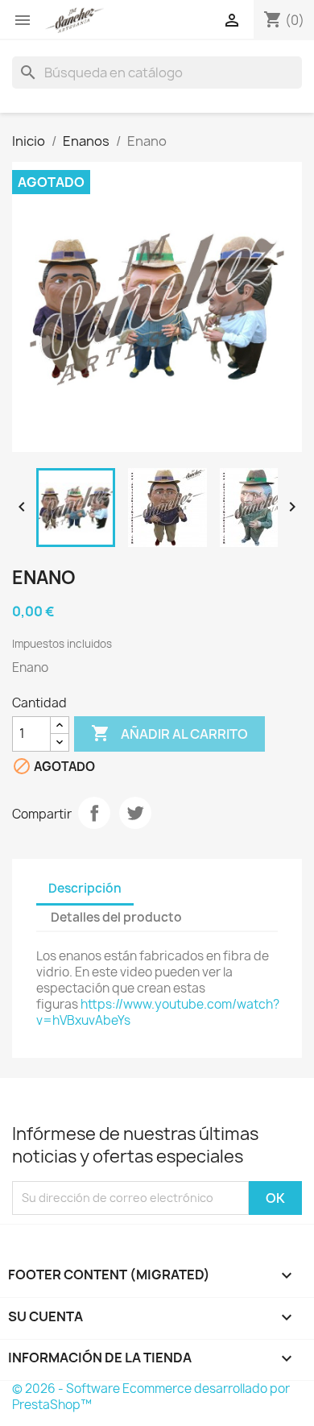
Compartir (94, 813)
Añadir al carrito (169, 733)
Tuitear (135, 813)
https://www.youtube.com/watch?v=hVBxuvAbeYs (157, 1012)
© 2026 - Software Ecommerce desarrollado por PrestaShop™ (151, 1396)
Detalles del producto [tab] (116, 917)
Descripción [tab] (85, 888)
